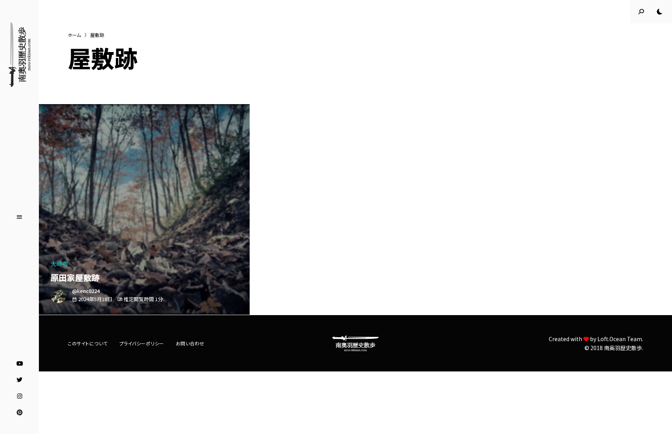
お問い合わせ (190, 343)
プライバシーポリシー (141, 343)
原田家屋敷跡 (75, 277)
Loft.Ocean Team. (620, 339)
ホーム (74, 34)
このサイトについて (88, 343)
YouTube (19, 364)
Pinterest (19, 412)
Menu (19, 217)
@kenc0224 (86, 291)
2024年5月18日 (95, 299)
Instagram (19, 396)
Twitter (19, 380)
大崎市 (59, 264)
